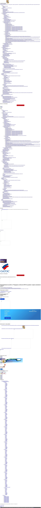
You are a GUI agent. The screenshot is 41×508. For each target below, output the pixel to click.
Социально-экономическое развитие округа (7, 175)
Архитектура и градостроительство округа (6, 200)
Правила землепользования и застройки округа (8, 96)
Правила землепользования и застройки (8, 65)
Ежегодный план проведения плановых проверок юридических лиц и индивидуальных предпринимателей (16, 190)
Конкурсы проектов (6, 62)
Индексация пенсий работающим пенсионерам (5, 291)
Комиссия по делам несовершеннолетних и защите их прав (9, 157)
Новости (4, 6)
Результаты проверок (6, 31)
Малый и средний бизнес (5, 58)
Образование (4, 49)
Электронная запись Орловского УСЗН (7, 89)
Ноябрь (6, 388)
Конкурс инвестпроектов (7, 72)
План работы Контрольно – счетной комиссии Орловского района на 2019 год (14, 131)
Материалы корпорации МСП (14, 288)
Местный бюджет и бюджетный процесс (7, 112)
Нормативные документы (7, 181)
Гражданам (3, 74)
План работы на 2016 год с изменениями (9, 25)
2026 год (5, 479)
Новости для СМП (6, 163)
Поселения (3, 73)
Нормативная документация (7, 186)
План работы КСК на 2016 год (8, 24)
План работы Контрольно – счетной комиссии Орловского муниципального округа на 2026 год (15, 135)
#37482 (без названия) (6, 499)
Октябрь (6, 384)
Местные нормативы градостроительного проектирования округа (10, 97)
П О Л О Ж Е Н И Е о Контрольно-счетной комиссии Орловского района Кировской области (15, 145)
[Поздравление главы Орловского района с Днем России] (23, 338)
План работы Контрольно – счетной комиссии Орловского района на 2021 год (14, 132)
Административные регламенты (7, 67)
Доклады (5, 76)
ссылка (27, 288)
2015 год (5, 397)
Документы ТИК (6, 148)
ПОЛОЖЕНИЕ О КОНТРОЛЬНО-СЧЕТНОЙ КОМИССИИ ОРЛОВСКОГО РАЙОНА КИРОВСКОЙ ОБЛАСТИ (17, 36)
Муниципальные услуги (5, 45)
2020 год (5, 434)
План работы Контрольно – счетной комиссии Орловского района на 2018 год (14, 26)
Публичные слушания (6, 119)
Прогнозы (5, 184)
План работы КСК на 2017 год (8, 130)
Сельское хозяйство (5, 161)
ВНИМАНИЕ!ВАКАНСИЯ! (5, 209)
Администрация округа (5, 18)
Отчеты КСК (6, 32)
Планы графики (6, 77)
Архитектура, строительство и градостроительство (8, 64)
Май (5, 408)
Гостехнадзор (4, 189)
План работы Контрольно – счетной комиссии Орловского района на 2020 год (14, 27)
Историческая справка (5, 113)
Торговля (4, 70)
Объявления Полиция (6, 182)
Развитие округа (3, 56)
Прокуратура (4, 84)
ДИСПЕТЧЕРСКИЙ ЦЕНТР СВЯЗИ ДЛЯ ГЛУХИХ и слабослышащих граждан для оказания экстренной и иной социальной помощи (17, 92)
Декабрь (6, 396)
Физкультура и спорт (5, 152)
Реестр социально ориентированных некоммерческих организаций (10, 177)
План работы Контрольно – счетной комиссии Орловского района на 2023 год (14, 29)
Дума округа (4, 14)
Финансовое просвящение (7, 193)
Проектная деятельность (5, 46)
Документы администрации (7, 20)
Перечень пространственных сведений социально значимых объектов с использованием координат (14, 12)
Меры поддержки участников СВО (7, 48)
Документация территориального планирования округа (9, 98)
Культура (4, 156)
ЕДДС (4, 82)
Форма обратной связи (5, 110)
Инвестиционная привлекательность (7, 71)
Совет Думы (5, 15)
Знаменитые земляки (5, 9)
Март (6, 428)
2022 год (5, 449)
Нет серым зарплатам (5, 91)
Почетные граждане (5, 114)
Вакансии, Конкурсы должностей (6, 195)
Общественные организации (6, 159)
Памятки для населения (6, 80)
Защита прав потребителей (6, 197)
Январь (6, 398)
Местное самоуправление (4, 117)
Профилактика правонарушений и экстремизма (8, 51)
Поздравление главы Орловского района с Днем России (8, 338)
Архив (3, 192)
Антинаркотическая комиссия (6, 93)
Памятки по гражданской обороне (8, 185)
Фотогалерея (4, 11)
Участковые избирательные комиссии (8, 44)
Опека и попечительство (5, 153)
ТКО (2, 95)
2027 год (5, 487)
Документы (4, 7)
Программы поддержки (6, 167)
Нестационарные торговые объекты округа (7, 102)
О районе (3, 8)
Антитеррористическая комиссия (7, 83)
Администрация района (6, 123)
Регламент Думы (6, 120)
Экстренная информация (7, 79)
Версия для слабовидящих (20, 105)
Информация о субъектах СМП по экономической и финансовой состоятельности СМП (13, 166)
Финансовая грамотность (5, 88)
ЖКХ (3, 63)
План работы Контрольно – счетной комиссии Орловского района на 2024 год (14, 134)
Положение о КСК (7, 139)
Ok (33, 507)
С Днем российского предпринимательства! (6, 348)
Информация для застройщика (7, 171)
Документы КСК (6, 138)
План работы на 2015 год (8, 23)
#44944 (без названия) (6, 502)
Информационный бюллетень (7, 121)
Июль (6, 382)
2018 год (5, 419)
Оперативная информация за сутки (8, 81)
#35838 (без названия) (6, 497)
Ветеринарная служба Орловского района (7, 196)
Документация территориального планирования (9, 68)
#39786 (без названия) (6, 500)
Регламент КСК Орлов (7, 35)
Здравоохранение (5, 52)
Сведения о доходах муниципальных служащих (9, 21)
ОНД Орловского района (5, 87)
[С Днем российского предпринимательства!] (21, 348)
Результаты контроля (7, 137)
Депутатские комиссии (6, 16)
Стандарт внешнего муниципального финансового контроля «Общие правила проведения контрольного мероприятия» (18, 143)
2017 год (5, 412)
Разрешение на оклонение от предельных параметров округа (9, 204)
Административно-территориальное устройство (8, 116)
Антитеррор (5, 188)
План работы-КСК (6, 127)
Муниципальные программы (6, 149)
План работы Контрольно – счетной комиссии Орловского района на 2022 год (14, 28)
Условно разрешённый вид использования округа (8, 101)
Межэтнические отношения (6, 54)
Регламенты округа (5, 100)
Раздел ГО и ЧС (4, 78)
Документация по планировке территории (8, 66)
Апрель (6, 387)
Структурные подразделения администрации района (10, 124)
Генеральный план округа (7, 99)
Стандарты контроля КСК (8, 34)
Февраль (6, 385)
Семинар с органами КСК (8, 42)
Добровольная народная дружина (6, 55)
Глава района (4, 13)
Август (6, 383)
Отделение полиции (5, 179)
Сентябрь (6, 402)
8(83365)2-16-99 (2, 506)
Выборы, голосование (4, 178)
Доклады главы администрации (7, 19)
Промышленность (20, 288)
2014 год (5, 389)
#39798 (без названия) (6, 501)
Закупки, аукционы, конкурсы (6, 90)
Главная (2, 5)
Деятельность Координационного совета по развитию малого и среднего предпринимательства (14, 60)
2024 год (5, 464)
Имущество (4, 174)
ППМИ (2, 199)
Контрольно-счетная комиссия (7, 22)
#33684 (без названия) (6, 496)
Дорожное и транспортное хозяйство (7, 168)
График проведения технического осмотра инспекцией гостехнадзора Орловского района (14, 85)
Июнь (6, 390)
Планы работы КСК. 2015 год (8, 128)
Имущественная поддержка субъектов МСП (9, 59)
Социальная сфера (4, 47)
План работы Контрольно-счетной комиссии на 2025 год (11, 30)
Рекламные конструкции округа (6, 206)
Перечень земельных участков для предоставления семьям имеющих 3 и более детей (13, 69)
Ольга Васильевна (10, 287)
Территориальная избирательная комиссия (7, 43)
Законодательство (6, 61)
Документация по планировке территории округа (9, 203)
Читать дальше (1, 349)
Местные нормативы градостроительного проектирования (10, 170)
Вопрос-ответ (6, 164)
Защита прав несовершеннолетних (8, 53)
